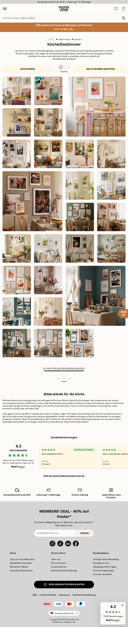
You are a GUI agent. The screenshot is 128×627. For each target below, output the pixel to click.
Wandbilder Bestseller (21, 563)
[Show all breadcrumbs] (51, 39)
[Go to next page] (69, 379)
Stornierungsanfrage (103, 570)
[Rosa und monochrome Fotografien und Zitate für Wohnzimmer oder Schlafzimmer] (48, 280)
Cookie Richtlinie (47, 594)
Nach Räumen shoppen (100, 69)
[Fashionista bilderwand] (16, 154)
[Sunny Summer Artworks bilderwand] (80, 185)
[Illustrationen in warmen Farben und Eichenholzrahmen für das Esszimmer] (16, 280)
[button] (67, 67)
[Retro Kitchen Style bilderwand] (48, 91)
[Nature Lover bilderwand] (48, 122)
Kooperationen (59, 566)
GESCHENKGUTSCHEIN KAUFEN (66, 584)
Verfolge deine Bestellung (106, 559)
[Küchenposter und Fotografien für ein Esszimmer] (96, 296)
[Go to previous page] (58, 379)
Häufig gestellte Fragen (104, 566)
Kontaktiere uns (101, 563)
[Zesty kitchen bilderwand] (111, 185)
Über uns (55, 559)
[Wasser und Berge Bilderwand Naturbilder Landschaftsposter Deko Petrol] (16, 311)
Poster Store (71, 619)
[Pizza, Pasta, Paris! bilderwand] (16, 91)
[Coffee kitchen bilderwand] (16, 122)
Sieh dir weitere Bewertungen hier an (64, 475)
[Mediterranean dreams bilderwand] (80, 154)
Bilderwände (65, 39)
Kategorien (27, 69)
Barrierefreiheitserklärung (64, 570)
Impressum (64, 594)
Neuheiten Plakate (19, 566)
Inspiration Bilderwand (21, 570)
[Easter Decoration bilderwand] (111, 154)
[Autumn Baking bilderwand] (48, 154)
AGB (35, 594)
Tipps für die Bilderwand (22, 559)
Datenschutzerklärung (84, 594)
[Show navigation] (4, 8)
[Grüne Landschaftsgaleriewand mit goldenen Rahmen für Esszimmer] (111, 248)
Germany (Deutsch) (64, 613)
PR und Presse (58, 563)
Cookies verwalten (102, 574)
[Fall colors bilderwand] (32, 201)
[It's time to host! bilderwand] (96, 107)
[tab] (116, 9)
